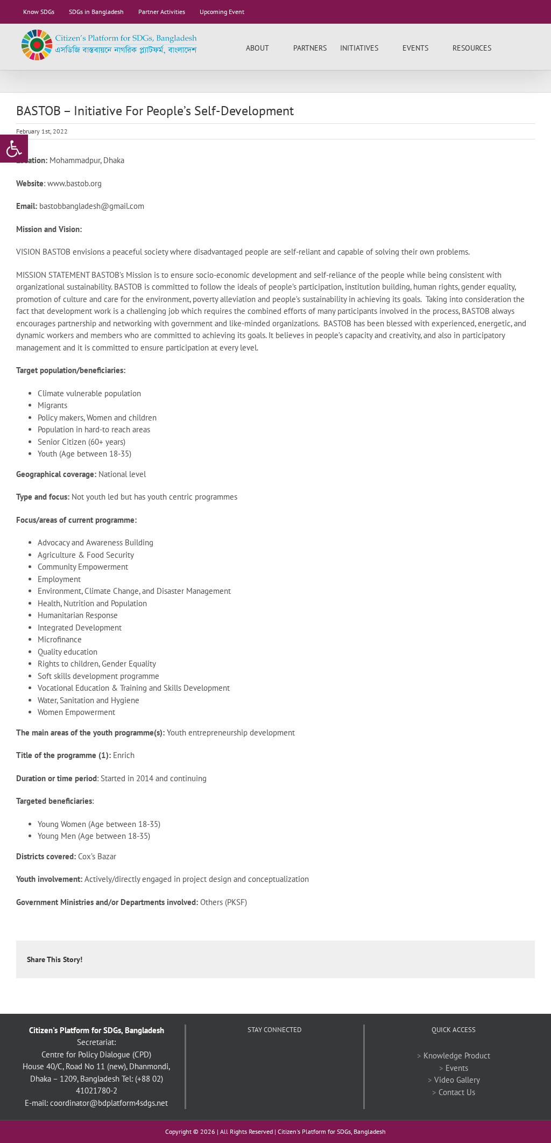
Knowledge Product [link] (456, 1055)
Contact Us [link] (457, 1092)
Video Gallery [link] (457, 1080)
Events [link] (457, 1068)
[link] (14, 149)
